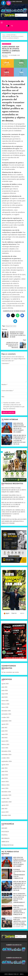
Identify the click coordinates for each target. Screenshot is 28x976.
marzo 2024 (5, 781)
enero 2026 (5, 707)
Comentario (5, 363)
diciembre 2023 (6, 792)
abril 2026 (5, 697)
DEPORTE (4, 828)
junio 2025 (5, 731)
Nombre (4, 384)
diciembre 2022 (6, 815)
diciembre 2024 (6, 751)
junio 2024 (5, 771)
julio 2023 (4, 808)
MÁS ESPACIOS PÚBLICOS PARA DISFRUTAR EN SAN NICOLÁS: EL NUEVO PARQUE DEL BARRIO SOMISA (7, 427)
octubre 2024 (5, 758)
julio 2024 (4, 768)
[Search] (12, 25)
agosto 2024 (5, 764)
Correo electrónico (8, 390)
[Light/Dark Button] (7, 26)
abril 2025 (5, 737)
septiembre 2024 (7, 761)
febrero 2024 (5, 785)
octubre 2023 (5, 798)
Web (3, 397)
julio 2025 (4, 727)
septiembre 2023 (7, 802)
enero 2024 (5, 788)
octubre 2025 (5, 717)
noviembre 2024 (6, 754)
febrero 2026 (5, 704)
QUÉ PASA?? (5, 55)
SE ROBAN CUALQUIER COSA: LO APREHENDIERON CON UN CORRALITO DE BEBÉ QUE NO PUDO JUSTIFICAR (13, 497)
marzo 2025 (5, 741)
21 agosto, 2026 (19, 926)
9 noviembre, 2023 (15, 55)
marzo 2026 (5, 700)
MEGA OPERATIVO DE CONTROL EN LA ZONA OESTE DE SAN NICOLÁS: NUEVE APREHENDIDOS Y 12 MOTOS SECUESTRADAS (7, 898)
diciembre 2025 (6, 711)
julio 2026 (4, 687)
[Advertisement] (20, 26)
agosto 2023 (5, 805)
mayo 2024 (5, 775)
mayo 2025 (5, 734)
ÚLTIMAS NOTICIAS (6, 43)
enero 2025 (5, 748)
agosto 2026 (5, 683)
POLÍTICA (4, 835)
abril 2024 (5, 778)
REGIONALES (5, 838)
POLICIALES (5, 831)
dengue (7, 326)
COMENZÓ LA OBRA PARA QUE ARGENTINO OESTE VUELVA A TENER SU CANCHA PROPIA (7, 922)
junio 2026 (5, 690)
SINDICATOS (5, 841)
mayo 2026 (5, 694)
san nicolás (13, 326)
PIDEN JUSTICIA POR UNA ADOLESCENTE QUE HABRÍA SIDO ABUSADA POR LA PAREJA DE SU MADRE (14, 521)
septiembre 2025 (7, 721)
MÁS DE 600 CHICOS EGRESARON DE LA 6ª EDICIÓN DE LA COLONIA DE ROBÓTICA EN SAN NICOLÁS (7, 439)
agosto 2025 (5, 724)
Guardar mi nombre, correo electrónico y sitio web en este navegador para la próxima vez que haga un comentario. (13, 405)
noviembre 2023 (6, 795)
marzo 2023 (5, 812)
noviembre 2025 (6, 714)
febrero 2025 (5, 744)
